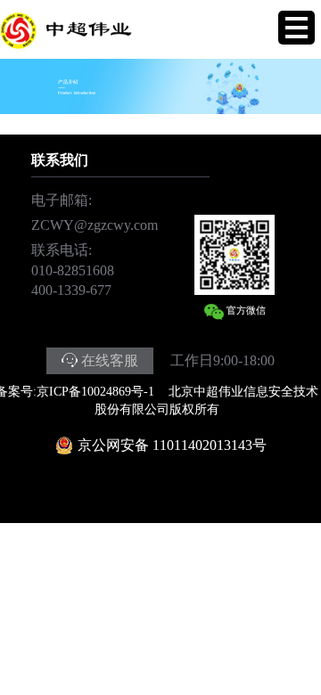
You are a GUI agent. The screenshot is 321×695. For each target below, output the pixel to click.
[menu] (296, 28)
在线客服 (109, 360)
